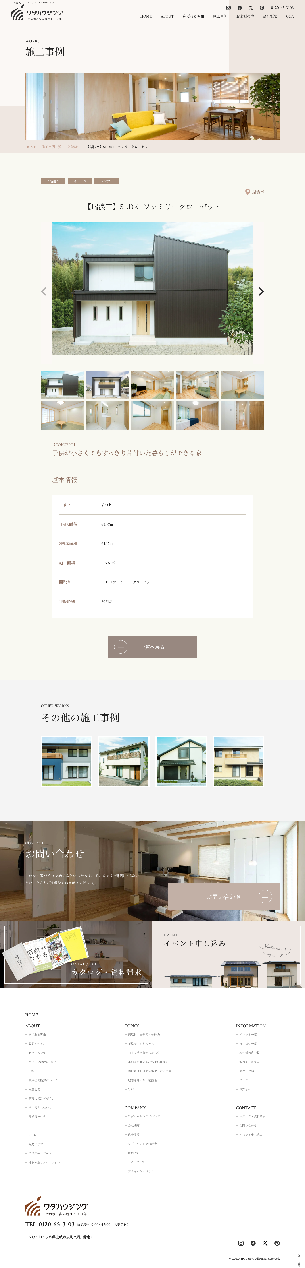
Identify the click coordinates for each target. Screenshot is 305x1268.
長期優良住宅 (37, 1117)
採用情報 (134, 1153)
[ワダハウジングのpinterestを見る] (262, 8)
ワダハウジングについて (144, 1116)
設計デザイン (37, 1043)
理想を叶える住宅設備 (142, 1080)
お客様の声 (245, 16)
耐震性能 (34, 1089)
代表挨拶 (134, 1134)
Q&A (290, 16)
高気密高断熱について (43, 1080)
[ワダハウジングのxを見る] (251, 8)
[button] (261, 291)
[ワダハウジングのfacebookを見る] (239, 8)
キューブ (80, 181)
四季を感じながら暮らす (144, 1053)
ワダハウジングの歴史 (142, 1144)
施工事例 (220, 16)
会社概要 (270, 16)
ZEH (32, 1126)
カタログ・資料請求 (252, 1116)
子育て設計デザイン (41, 1098)
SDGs (32, 1135)
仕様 (31, 1071)
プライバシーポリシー (142, 1171)
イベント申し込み (251, 1134)
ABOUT (167, 16)
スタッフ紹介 (248, 1071)
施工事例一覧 (248, 1043)
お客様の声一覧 (249, 1053)
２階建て (53, 181)
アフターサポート (40, 1153)
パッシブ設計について (43, 1062)
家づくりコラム (249, 1062)
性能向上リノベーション (44, 1162)
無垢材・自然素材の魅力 (144, 1034)
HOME (146, 16)
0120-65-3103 (282, 8)
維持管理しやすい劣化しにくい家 (149, 1071)
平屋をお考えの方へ (141, 1043)
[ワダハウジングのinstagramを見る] (228, 8)
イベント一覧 (248, 1034)
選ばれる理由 (193, 16)
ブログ (243, 1080)
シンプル (106, 181)
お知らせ (245, 1089)
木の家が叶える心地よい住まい (148, 1062)
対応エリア (36, 1144)
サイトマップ (136, 1162)
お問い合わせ (248, 1125)
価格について (37, 1053)
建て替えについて (40, 1107)
